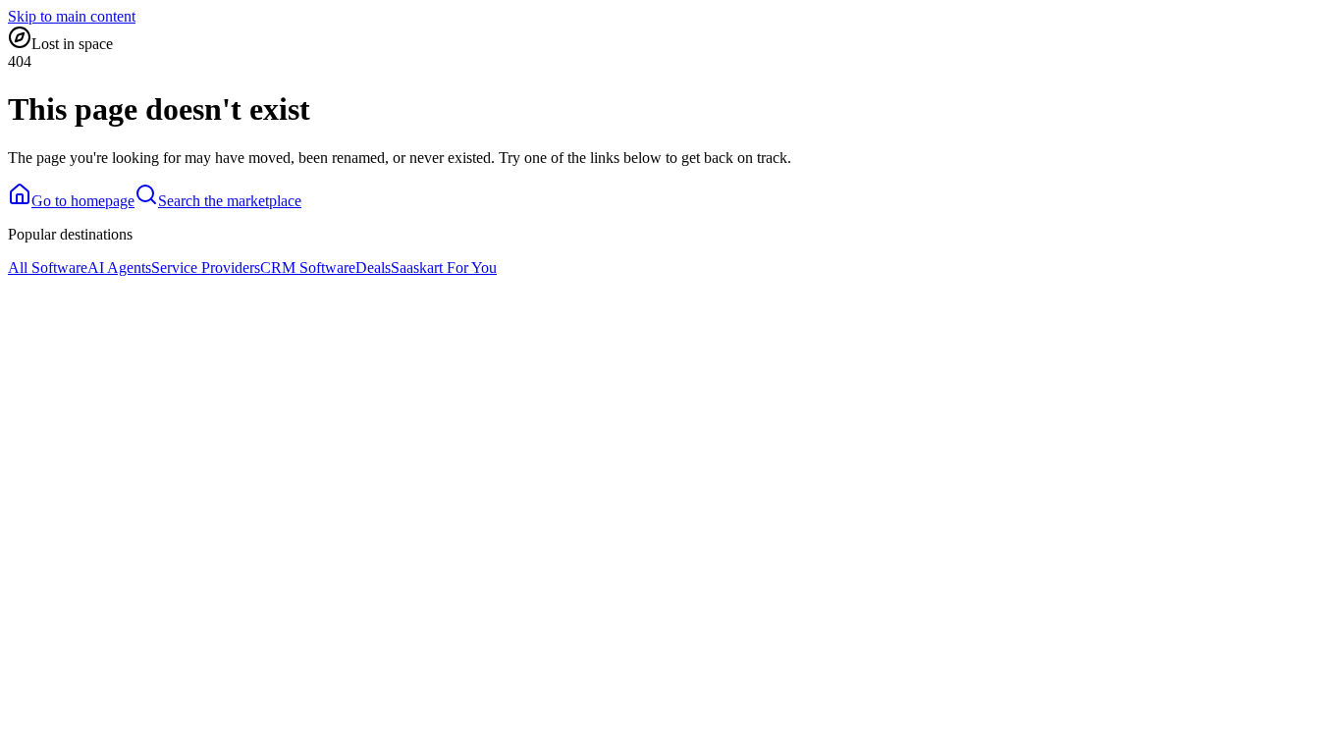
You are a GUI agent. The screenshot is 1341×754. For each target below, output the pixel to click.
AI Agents (119, 267)
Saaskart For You (444, 267)
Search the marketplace (229, 200)
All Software (47, 267)
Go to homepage (82, 200)
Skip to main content (71, 16)
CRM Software (307, 267)
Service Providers (205, 267)
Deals (373, 267)
